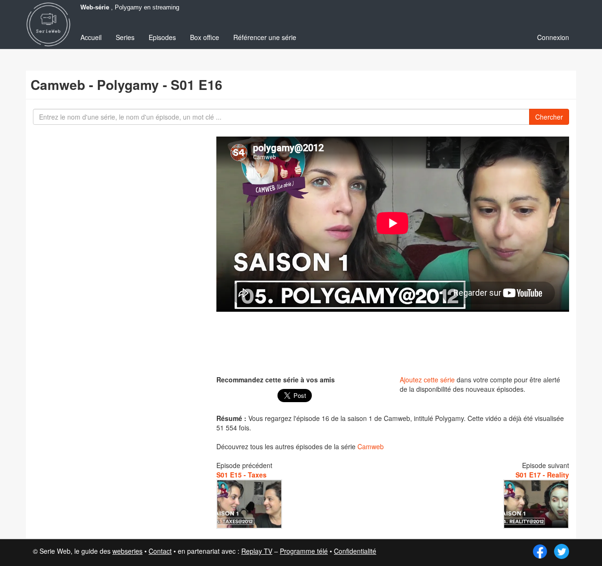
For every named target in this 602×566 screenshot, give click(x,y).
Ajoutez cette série (427, 379)
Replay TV (256, 551)
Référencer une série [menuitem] (264, 37)
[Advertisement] (393, 342)
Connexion (553, 37)
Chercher (549, 116)
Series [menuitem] (125, 37)
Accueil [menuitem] (91, 37)
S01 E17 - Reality (542, 474)
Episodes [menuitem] (162, 37)
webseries (127, 551)
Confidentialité (355, 551)
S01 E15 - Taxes (241, 474)
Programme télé (304, 551)
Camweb (370, 446)
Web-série (94, 7)
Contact (160, 551)
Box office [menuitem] (204, 37)
